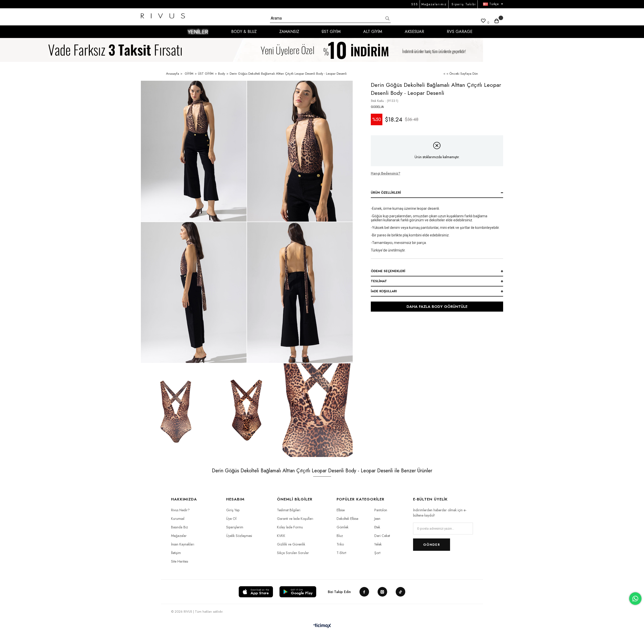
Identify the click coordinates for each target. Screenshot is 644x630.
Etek (377, 527)
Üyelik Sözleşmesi (239, 535)
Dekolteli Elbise (347, 518)
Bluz (340, 535)
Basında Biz (179, 527)
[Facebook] (364, 592)
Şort (377, 552)
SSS (414, 4)
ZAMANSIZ (289, 31)
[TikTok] (400, 592)
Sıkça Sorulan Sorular (293, 552)
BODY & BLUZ (244, 31)
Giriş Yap (232, 510)
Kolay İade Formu (290, 527)
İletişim (176, 552)
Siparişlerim (234, 527)
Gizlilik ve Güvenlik (291, 544)
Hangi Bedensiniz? (385, 173)
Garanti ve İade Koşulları (295, 518)
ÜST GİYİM (331, 31)
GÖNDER (431, 544)
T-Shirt (341, 552)
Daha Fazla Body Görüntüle (437, 306)
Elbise (341, 510)
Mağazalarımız (434, 4)
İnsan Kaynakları (182, 544)
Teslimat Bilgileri (288, 510)
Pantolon (380, 510)
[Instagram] (382, 592)
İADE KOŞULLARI (384, 291)
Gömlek (342, 527)
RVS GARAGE (459, 31)
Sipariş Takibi (464, 4)
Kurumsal (177, 518)
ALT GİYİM (372, 31)
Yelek (378, 544)
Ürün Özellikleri (386, 192)
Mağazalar (179, 535)
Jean (377, 518)
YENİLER (198, 31)
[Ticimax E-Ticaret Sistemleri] (322, 626)
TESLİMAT (379, 281)
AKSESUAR (414, 31)
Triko (340, 544)
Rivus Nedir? (180, 510)
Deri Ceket (382, 535)
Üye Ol (231, 518)
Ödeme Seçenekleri (388, 271)
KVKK (281, 535)
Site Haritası (179, 561)
